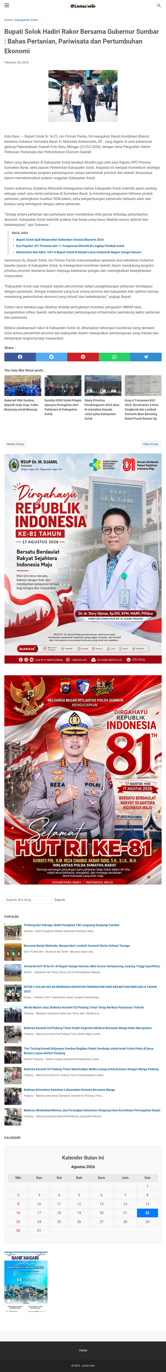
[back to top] (157, 1362)
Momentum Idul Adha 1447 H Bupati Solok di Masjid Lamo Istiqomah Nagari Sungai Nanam (78, 252)
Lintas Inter (88, 1365)
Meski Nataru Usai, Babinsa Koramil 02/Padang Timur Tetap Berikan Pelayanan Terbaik (84, 1007)
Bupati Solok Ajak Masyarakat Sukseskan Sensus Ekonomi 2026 (60, 239)
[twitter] (51, 357)
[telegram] (146, 357)
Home (83, 1350)
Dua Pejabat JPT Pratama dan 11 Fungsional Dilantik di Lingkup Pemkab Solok (70, 246)
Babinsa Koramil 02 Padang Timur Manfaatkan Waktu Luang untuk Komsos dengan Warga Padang (91, 1069)
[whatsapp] (114, 357)
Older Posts (150, 444)
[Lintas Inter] (83, 5)
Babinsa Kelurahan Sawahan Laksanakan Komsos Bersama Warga (69, 1089)
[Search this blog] (159, 5)
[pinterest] (83, 357)
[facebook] (20, 357)
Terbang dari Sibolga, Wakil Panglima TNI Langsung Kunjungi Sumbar (72, 925)
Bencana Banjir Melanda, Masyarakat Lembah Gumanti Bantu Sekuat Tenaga (77, 945)
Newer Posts (15, 444)
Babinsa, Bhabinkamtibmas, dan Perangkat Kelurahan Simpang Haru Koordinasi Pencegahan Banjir (92, 1110)
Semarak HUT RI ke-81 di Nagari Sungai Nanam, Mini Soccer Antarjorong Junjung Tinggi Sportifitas (92, 966)
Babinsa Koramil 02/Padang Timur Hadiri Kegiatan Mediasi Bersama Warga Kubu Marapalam (88, 1028)
